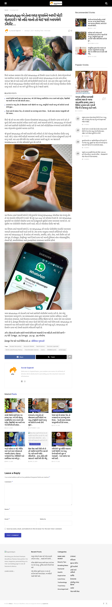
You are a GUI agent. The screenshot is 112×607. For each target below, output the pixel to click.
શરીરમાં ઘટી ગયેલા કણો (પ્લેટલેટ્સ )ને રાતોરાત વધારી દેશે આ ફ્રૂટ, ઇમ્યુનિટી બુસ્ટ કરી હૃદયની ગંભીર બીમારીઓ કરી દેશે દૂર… (97, 37)
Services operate (52, 346)
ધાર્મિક (72, 575)
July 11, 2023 (56, 461)
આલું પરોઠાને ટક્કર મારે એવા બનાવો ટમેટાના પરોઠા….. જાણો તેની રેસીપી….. (41, 557)
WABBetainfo (51, 350)
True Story (61, 585)
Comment (9, 482)
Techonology (62, 582)
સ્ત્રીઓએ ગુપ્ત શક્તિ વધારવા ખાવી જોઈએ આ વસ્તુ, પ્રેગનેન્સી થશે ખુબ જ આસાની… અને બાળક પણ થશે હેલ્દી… (61, 453)
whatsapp (62, 350)
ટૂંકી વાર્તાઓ (74, 566)
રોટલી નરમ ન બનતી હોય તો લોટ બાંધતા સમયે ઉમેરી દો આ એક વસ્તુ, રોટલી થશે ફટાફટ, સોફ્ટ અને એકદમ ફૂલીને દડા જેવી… (94, 131)
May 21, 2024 (9, 461)
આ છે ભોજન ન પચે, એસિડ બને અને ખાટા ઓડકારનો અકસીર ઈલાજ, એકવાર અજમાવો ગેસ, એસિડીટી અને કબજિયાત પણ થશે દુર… (14, 453)
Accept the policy (15, 346)
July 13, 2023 (56, 425)
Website (43, 519)
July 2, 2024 (9, 428)
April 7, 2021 (92, 28)
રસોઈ (72, 588)
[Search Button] (106, 3)
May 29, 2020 (92, 56)
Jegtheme (45, 603)
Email (7, 519)
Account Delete (29, 346)
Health (60, 572)
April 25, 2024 (33, 461)
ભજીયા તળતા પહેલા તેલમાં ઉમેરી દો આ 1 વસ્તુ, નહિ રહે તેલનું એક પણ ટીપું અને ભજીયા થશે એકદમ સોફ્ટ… (94, 119)
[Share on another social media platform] (69, 357)
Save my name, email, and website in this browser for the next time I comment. (34, 529)
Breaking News (63, 565)
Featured (61, 569)
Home (6, 10)
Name (7, 509)
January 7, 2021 (29, 31)
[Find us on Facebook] (103, 603)
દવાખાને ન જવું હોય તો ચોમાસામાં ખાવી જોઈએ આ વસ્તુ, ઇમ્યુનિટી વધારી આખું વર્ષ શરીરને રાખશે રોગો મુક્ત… (37, 105)
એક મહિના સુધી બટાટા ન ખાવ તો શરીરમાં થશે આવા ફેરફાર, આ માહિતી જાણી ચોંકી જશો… (41, 573)
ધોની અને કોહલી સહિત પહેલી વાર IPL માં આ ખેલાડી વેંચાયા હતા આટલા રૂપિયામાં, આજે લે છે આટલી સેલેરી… (97, 22)
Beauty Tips (62, 562)
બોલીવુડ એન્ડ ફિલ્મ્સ (74, 583)
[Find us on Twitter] (106, 603)
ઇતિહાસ (72, 559)
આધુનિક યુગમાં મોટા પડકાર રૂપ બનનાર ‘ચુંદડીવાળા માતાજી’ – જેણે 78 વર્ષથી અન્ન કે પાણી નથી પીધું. (97, 51)
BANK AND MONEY (61, 557)
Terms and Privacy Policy (14, 350)
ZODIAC (73, 556)
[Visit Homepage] (56, 3)
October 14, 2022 (94, 43)
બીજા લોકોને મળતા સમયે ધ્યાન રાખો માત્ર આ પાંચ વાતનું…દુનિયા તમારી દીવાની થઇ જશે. (42, 565)
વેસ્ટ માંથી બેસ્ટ (74, 591)
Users (43, 350)
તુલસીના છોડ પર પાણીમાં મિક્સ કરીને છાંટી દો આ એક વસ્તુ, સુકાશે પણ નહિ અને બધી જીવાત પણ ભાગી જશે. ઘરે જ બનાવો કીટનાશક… (94, 142)
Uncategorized (14, 10)
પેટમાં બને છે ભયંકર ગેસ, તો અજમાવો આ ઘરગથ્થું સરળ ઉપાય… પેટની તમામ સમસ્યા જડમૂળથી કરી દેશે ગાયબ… (37, 112)
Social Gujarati (16, 31)
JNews (11, 603)
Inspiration (62, 575)
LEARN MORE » (9, 571)
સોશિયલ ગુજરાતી (37, 341)
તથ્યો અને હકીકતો (73, 571)
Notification (41, 346)
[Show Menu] (6, 3)
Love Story (61, 579)
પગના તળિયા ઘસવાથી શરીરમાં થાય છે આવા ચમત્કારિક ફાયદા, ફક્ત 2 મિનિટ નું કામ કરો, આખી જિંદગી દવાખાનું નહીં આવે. (86, 102)
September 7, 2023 (34, 428)
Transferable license (31, 350)
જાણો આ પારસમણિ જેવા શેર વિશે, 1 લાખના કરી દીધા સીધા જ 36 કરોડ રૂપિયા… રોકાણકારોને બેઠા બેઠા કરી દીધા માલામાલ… (94, 154)
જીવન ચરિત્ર (74, 563)
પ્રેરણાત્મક (73, 579)
